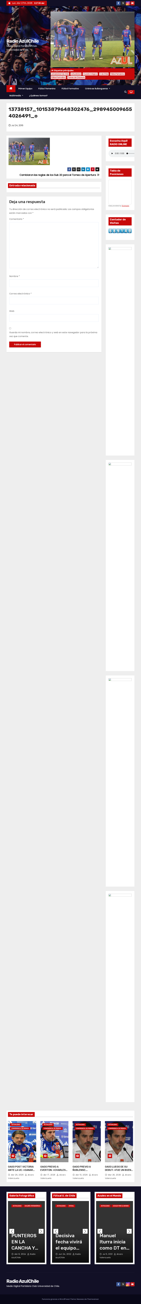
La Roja (104, 1210)
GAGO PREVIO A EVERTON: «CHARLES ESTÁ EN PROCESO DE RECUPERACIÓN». (53, 1171)
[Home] (10, 88)
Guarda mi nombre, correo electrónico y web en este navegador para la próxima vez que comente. (53, 334)
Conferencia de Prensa (20, 1128)
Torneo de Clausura (76, 77)
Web (11, 311)
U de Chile (104, 74)
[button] (125, 92)
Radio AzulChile (22, 41)
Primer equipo (25, 88)
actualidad (76, 74)
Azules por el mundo (121, 1206)
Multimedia (16, 95)
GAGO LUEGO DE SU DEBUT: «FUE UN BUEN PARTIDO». (118, 1170)
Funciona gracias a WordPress (56, 1299)
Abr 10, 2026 (82, 1174)
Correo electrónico (20, 293)
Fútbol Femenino (117, 74)
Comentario (16, 219)
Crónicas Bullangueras (97, 88)
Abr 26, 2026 (17, 1174)
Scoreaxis (125, 206)
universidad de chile (60, 74)
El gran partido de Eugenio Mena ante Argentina (111, 1248)
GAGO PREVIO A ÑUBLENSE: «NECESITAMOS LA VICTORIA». (84, 1171)
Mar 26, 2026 (115, 1174)
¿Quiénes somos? (38, 95)
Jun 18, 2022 (65, 1254)
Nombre (14, 276)
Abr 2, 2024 (20, 1254)
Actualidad (15, 1125)
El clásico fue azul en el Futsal (70, 1242)
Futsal (71, 1206)
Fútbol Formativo (58, 77)
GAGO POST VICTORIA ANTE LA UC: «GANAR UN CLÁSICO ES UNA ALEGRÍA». (21, 1171)
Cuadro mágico (90, 74)
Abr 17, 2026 (49, 1174)
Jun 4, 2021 (108, 1254)
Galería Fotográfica (32, 1206)
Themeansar (93, 1299)
